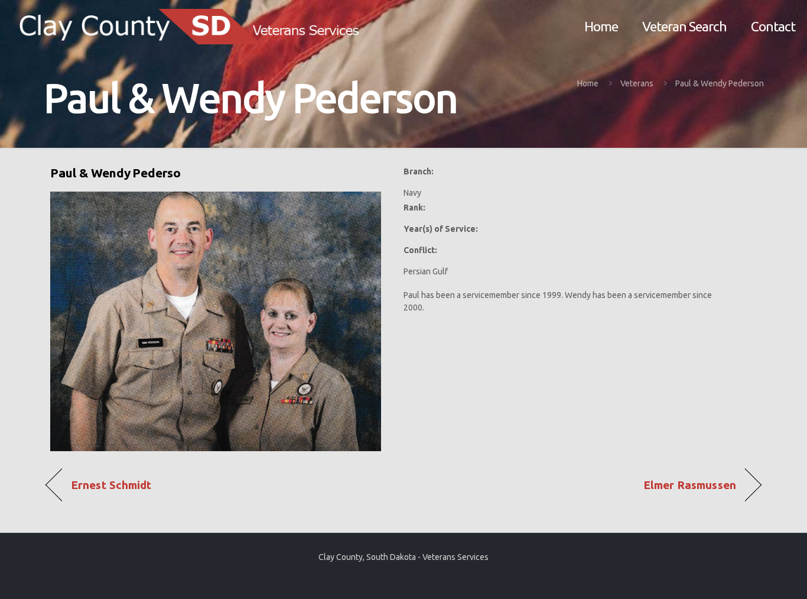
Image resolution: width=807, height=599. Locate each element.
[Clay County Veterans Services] (194, 26)
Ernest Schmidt (111, 485)
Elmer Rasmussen (689, 485)
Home (587, 83)
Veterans (636, 83)
